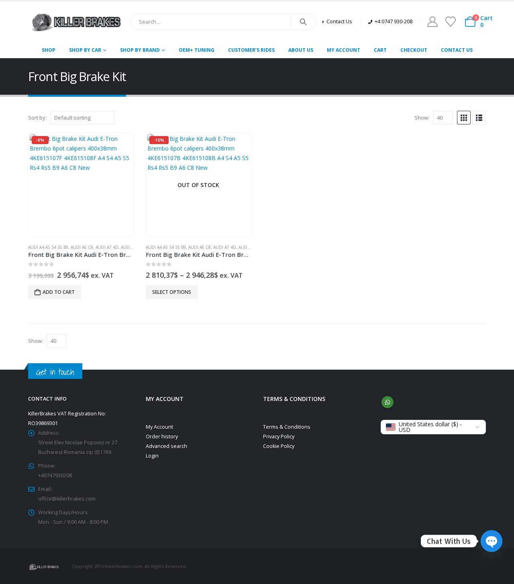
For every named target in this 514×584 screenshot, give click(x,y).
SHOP (48, 50)
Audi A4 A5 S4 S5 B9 (48, 247)
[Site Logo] (76, 21)
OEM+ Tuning (196, 50)
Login (152, 455)
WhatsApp (387, 402)
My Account (343, 50)
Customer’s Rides (251, 50)
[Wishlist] (450, 21)
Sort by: (37, 117)
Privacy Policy (278, 436)
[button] (464, 117)
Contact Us (457, 50)
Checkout (413, 50)
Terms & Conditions (286, 426)
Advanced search (166, 446)
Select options (171, 292)
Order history (162, 436)
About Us (300, 50)
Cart (380, 50)
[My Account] (432, 21)
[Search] (303, 22)
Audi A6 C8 (82, 247)
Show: (421, 117)
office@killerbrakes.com (67, 498)
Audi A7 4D (107, 247)
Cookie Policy (278, 446)
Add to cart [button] (59, 292)
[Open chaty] (491, 541)
